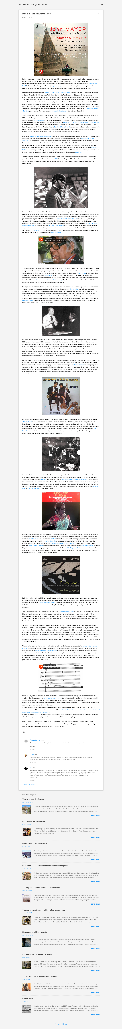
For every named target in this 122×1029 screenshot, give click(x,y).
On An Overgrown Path (35, 4)
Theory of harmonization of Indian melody (49, 280)
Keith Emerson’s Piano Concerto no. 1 (64, 543)
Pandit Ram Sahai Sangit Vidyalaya (46, 650)
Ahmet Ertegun (27, 422)
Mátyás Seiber (74, 289)
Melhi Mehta (48, 275)
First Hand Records (87, 546)
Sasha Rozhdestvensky (91, 122)
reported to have (27, 300)
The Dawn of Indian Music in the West (65, 219)
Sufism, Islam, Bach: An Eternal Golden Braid (39, 976)
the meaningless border (59, 111)
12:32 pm (33, 762)
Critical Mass (27, 999)
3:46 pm (32, 780)
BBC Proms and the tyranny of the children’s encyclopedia (45, 866)
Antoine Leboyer (35, 740)
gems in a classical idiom (47, 602)
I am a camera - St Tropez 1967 (34, 843)
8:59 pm (32, 749)
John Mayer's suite (77, 548)
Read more (95, 815)
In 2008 (55, 159)
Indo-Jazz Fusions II (35, 489)
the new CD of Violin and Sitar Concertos (58, 93)
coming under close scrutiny (53, 698)
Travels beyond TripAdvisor (33, 799)
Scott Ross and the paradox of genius (37, 954)
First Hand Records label (62, 127)
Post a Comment (29, 785)
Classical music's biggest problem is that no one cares (43, 910)
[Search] (102, 5)
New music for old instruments (34, 932)
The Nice (53, 539)
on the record (35, 230)
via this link (78, 152)
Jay (31, 768)
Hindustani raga (44, 637)
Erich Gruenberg (39, 120)
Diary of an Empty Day (49, 541)
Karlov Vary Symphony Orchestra (73, 122)
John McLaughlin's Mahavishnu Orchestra (74, 479)
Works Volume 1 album (35, 546)
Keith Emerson (33, 539)
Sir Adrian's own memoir (56, 225)
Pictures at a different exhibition (35, 821)
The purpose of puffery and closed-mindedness (41, 888)
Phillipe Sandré (81, 273)
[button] (98, 14)
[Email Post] (23, 733)
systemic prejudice (58, 86)
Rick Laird (43, 479)
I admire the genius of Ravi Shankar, (40, 136)
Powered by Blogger (61, 1024)
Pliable (32, 755)
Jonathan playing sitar (66, 612)
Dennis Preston (79, 365)
